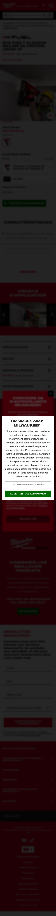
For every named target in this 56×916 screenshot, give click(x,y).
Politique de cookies (23, 457)
